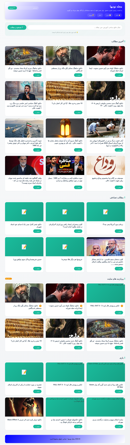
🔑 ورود (91, 15)
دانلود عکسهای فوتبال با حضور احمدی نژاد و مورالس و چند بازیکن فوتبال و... (66, 420)
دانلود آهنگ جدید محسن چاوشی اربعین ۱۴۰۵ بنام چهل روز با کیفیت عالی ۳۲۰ (107, 104)
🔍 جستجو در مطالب (17, 27)
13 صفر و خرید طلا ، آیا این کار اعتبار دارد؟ (67, 103)
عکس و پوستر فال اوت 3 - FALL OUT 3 (105, 305)
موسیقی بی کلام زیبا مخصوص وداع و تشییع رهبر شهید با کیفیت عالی (107, 179)
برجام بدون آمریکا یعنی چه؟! (113, 224)
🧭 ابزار (108, 15)
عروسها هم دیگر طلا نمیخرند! (71, 259)
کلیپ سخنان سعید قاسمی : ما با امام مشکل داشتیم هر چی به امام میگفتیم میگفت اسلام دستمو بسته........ (107, 261)
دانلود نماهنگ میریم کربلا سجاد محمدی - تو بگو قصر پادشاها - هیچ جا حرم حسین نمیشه (24, 69)
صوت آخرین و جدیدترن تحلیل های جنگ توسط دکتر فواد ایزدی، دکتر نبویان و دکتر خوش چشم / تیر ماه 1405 (24, 143)
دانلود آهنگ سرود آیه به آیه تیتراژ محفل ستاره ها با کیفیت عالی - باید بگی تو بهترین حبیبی (65, 141)
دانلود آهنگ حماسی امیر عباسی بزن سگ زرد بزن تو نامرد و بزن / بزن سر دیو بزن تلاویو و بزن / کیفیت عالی (24, 105)
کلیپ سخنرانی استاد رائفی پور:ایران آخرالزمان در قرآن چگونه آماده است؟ (65, 225)
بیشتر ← (119, 75)
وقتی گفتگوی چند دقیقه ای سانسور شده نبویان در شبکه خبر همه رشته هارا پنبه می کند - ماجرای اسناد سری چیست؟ (24, 180)
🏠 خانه (118, 15)
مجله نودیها (116, 6)
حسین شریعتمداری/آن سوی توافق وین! (27, 259)
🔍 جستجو (12, 8)
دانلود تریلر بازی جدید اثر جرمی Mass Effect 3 (24, 419)
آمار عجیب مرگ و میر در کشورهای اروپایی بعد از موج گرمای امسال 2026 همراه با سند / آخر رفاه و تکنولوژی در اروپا (106, 143)
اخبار (100, 15)
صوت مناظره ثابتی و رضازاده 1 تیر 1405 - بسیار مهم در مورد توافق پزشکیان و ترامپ (65, 179)
